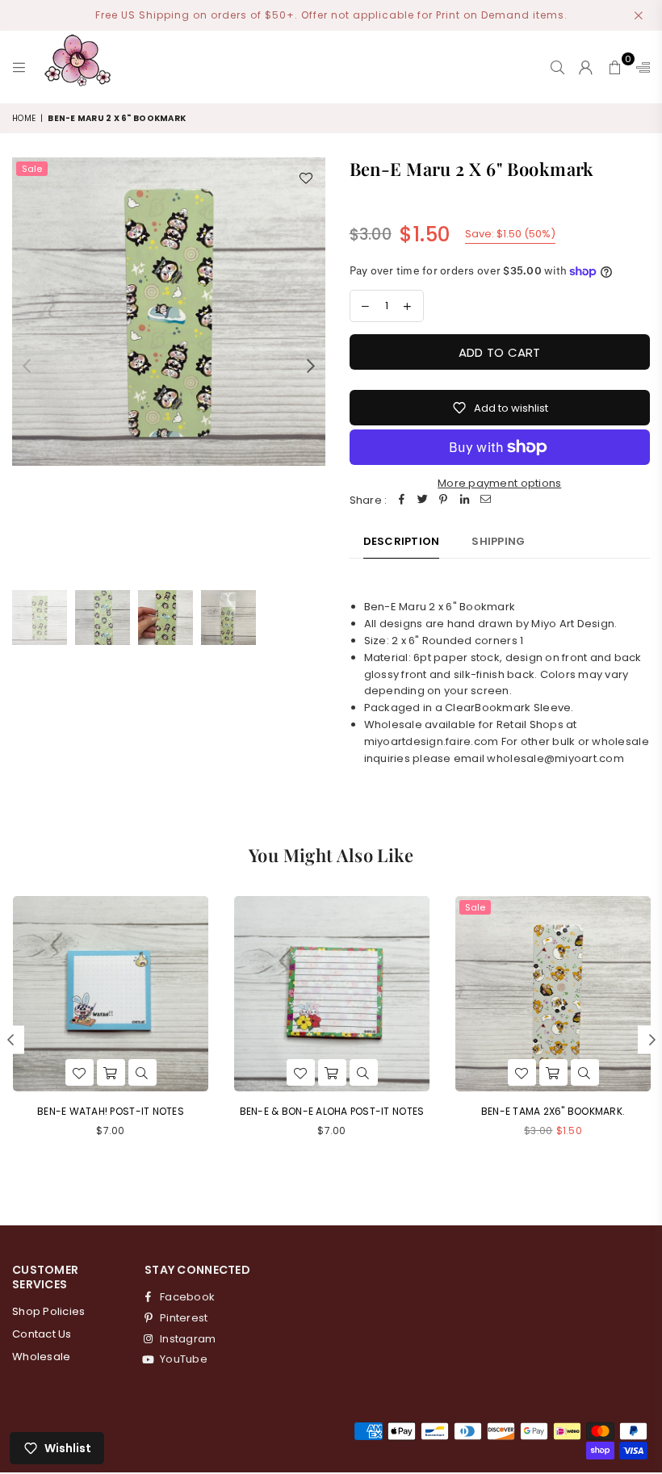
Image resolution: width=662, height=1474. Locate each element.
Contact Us (42, 1334)
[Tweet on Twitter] (422, 500)
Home (24, 118)
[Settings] (639, 67)
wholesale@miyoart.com (555, 758)
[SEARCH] (557, 67)
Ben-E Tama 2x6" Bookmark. (553, 1111)
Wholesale (41, 1356)
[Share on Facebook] (401, 500)
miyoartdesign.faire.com (431, 741)
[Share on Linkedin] (464, 500)
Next (311, 365)
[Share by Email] (485, 500)
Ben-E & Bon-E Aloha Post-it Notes (332, 1111)
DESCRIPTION (401, 541)
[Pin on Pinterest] (443, 500)
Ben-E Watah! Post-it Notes (110, 1111)
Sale (32, 168)
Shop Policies (48, 1311)
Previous (26, 365)
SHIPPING (498, 541)
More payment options (499, 483)
